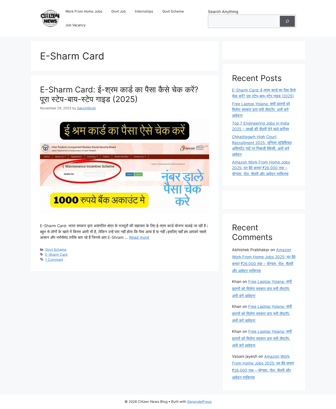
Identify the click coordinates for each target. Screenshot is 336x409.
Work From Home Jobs (83, 11)
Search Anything (223, 11)
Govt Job (118, 11)
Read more (139, 237)
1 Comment (54, 259)
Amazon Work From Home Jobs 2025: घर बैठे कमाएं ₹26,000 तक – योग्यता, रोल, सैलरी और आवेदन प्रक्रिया (261, 168)
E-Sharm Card (56, 254)
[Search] (287, 21)
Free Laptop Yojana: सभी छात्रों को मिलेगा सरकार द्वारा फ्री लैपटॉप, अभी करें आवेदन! (261, 110)
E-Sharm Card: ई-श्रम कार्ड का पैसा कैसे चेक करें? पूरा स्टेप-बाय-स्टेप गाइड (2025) (119, 94)
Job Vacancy (75, 25)
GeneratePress (199, 401)
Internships (144, 11)
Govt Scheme (173, 11)
